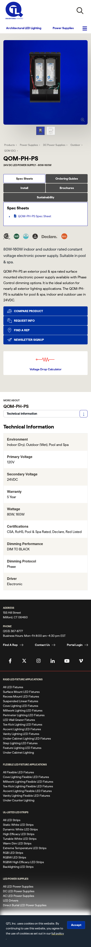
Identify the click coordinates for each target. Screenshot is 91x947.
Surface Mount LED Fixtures (21, 691)
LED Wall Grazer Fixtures (19, 720)
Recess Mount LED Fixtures (21, 696)
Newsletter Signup (29, 339)
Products (9, 145)
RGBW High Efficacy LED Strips (23, 862)
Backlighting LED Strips (18, 866)
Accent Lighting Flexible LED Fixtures (27, 791)
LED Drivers (10, 900)
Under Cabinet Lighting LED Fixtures (27, 738)
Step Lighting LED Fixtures (20, 743)
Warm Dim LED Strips (17, 843)
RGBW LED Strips (14, 857)
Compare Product (28, 311)
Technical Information (22, 413)
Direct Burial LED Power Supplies (24, 905)
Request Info (24, 320)
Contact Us (42, 645)
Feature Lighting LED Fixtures (22, 748)
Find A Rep (10, 645)
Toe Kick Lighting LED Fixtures (22, 724)
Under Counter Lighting (18, 800)
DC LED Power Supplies (18, 891)
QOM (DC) (10, 150)
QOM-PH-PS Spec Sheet (34, 216)
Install (24, 188)
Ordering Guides (66, 178)
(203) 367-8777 (13, 631)
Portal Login (75, 645)
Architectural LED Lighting (23, 28)
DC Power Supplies (54, 145)
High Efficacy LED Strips (18, 834)
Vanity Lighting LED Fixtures (21, 734)
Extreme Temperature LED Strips (24, 848)
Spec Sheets (24, 178)
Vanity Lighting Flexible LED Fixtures (26, 795)
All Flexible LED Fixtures (18, 772)
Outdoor (75, 145)
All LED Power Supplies (18, 886)
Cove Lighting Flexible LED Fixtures (26, 777)
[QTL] (14, 10)
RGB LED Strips (13, 852)
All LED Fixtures (13, 687)
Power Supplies (63, 28)
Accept (76, 925)
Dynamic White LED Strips (20, 829)
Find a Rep (21, 330)
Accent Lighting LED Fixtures (22, 729)
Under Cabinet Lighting (18, 752)
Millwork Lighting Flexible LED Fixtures (28, 781)
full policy (57, 933)
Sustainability (45, 197)
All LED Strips (11, 820)
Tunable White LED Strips (19, 838)
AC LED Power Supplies (18, 896)
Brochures (67, 188)
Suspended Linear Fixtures (20, 701)
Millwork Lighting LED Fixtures (22, 710)
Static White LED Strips (18, 824)
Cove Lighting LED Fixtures (20, 705)
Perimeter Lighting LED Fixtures (23, 715)
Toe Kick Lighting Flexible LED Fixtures (28, 786)
